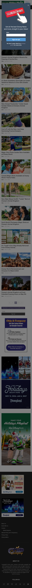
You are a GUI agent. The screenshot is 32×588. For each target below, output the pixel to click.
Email (7, 32)
